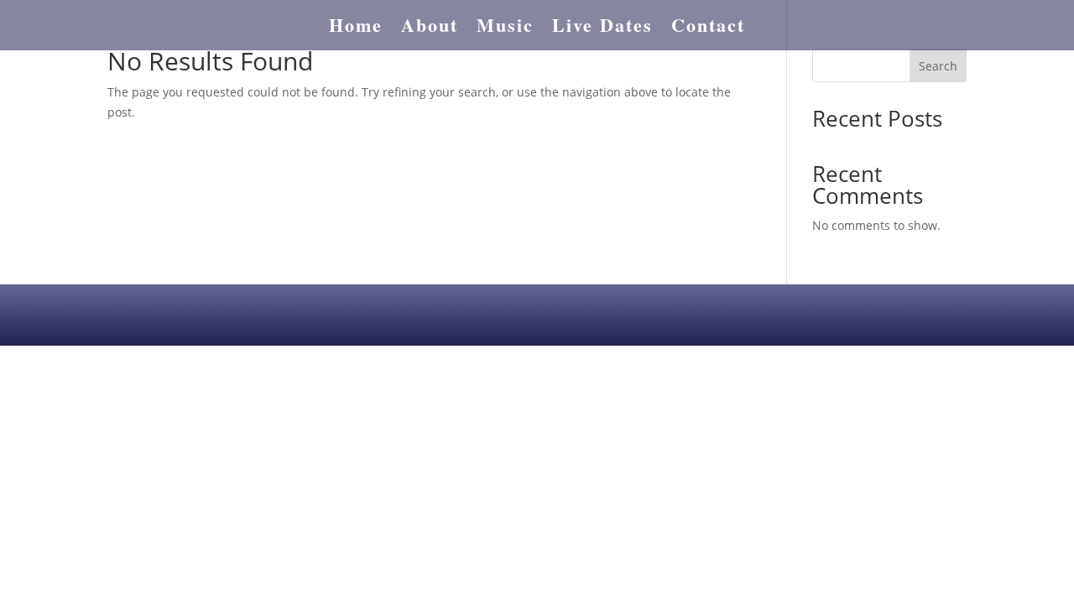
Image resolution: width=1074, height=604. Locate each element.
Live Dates (602, 28)
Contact (708, 28)
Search (938, 66)
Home (356, 28)
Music (505, 28)
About (429, 28)
